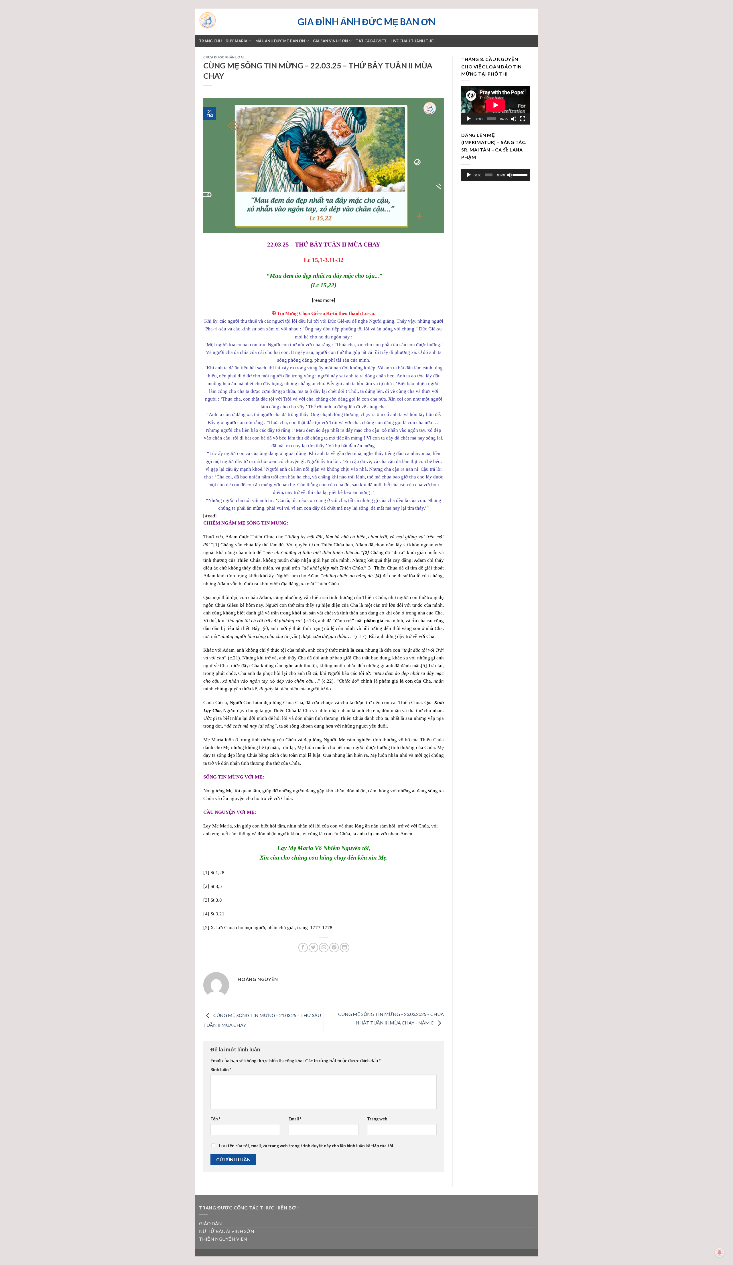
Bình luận (220, 1069)
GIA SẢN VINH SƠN (330, 41)
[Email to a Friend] (323, 947)
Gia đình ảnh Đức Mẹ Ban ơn (366, 21)
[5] (424, 665)
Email (295, 1118)
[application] (495, 105)
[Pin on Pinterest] (334, 947)
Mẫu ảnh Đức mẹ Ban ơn (280, 41)
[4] (206, 914)
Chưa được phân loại (223, 57)
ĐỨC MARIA (236, 41)
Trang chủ (210, 41)
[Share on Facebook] (303, 947)
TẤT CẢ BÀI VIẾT (371, 41)
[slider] (520, 174)
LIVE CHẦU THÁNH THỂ (412, 41)
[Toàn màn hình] (522, 119)
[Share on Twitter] (313, 947)
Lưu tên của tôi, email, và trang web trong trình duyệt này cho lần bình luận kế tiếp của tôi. (306, 1145)
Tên (215, 1118)
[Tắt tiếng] (514, 119)
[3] (369, 568)
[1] (216, 544)
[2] (206, 886)
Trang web (377, 1118)
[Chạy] (469, 119)
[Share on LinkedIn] (344, 947)
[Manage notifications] (719, 1252)
